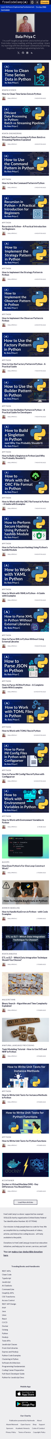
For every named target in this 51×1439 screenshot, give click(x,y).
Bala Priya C (12, 98)
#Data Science (9, 90)
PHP (4, 1307)
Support (42, 1424)
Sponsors (9, 1428)
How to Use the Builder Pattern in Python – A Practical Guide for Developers (23, 411)
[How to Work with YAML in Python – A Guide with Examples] (25, 574)
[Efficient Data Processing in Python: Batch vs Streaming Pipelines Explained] (25, 118)
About (39, 1420)
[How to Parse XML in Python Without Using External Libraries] (25, 620)
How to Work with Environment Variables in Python (23, 821)
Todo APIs (6, 1340)
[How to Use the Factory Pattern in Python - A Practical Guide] (25, 345)
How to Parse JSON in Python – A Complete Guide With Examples (23, 686)
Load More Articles (25, 1202)
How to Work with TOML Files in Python (21, 730)
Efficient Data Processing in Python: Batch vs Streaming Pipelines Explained (23, 138)
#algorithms (8, 1000)
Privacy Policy (11, 1432)
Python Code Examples (11, 1355)
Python (5, 1333)
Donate (44, 2)
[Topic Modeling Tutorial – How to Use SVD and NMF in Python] (25, 1030)
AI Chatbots (7, 1285)
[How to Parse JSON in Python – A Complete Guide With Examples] (25, 666)
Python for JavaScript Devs (13, 1377)
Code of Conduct (38, 1428)
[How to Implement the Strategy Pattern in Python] (25, 253)
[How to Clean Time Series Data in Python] (25, 75)
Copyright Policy (39, 1432)
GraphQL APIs (8, 1293)
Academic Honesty (23, 1428)
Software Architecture (11, 1363)
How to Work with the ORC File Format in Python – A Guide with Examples (25, 502)
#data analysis (9, 954)
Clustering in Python (10, 1359)
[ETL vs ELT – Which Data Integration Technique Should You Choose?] (25, 938)
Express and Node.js (10, 1352)
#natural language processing (18, 1045)
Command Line (8, 1289)
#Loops (5, 862)
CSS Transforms (8, 1296)
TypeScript (6, 1278)
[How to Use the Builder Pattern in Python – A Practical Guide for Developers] (25, 391)
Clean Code (6, 1274)
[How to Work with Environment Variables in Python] (25, 801)
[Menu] (37, 2)
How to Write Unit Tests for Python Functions (24, 1141)
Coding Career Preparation (13, 1370)
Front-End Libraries (10, 1348)
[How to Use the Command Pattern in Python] (25, 164)
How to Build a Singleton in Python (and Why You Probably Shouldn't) (23, 457)
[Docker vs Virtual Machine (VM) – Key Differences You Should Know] (25, 1165)
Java (4, 1311)
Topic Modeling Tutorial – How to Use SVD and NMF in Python (24, 1050)
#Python (6, 179)
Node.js (5, 1337)
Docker (5, 1326)
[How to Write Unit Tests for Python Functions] (25, 1122)
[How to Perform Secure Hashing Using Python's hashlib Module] (25, 528)
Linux (4, 1315)
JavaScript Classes (9, 1344)
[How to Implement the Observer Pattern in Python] (25, 299)
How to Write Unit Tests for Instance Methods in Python (24, 1096)
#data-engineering (12, 133)
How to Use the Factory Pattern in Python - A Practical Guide (24, 365)
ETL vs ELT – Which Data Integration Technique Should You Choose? (24, 958)
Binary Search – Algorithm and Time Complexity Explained (24, 1004)
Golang (5, 1329)
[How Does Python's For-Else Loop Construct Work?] (25, 847)
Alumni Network (12, 1424)
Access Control (8, 1300)
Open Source (25, 1424)
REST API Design (9, 1304)
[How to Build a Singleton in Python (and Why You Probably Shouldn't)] (25, 436)
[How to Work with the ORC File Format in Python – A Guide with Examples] (25, 482)
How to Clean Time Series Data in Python (21, 94)
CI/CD (4, 1322)
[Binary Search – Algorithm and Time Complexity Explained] (25, 984)
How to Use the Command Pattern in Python (23, 183)
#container (8, 1180)
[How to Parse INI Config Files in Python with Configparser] (25, 755)
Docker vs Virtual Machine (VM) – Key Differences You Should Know (20, 1185)
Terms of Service (24, 1432)
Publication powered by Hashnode (22, 1420)
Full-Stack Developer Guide (13, 1373)
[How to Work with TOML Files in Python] (25, 711)
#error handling (11, 908)
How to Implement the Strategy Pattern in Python (22, 273)
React (4, 1319)
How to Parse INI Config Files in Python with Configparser (23, 775)
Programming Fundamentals (13, 1366)
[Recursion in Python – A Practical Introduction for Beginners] (25, 207)
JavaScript (6, 1282)
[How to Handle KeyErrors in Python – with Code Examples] (25, 892)
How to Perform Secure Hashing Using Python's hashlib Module (25, 548)
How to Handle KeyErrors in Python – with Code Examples (25, 913)
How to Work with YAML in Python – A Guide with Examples (23, 594)
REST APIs (6, 1271)
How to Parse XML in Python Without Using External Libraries (23, 640)
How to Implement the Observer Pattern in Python (22, 319)
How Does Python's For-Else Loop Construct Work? (23, 867)
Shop (35, 1424)
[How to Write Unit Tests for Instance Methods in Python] (25, 1076)
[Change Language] (32, 2)
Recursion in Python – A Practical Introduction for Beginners (24, 227)
